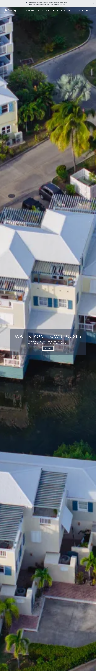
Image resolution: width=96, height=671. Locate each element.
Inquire (48, 348)
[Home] (9, 11)
